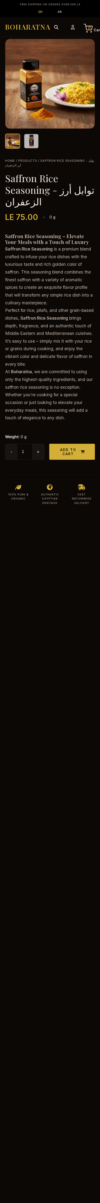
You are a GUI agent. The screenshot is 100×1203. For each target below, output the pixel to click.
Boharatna (27, 26)
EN (40, 12)
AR (60, 12)
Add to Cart (68, 452)
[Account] (73, 27)
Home (10, 160)
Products (27, 160)
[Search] (56, 27)
